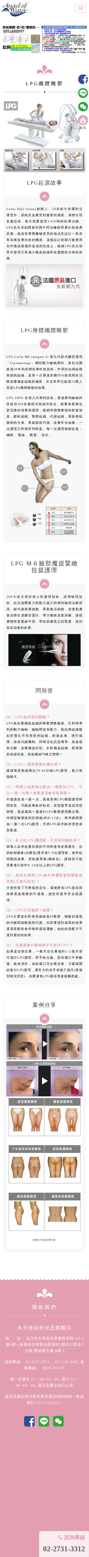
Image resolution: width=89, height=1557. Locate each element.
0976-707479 (52, 1368)
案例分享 (45, 1005)
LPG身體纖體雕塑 (44, 330)
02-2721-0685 (67, 1362)
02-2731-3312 (37, 1362)
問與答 (45, 690)
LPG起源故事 (44, 183)
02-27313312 (47, 1403)
